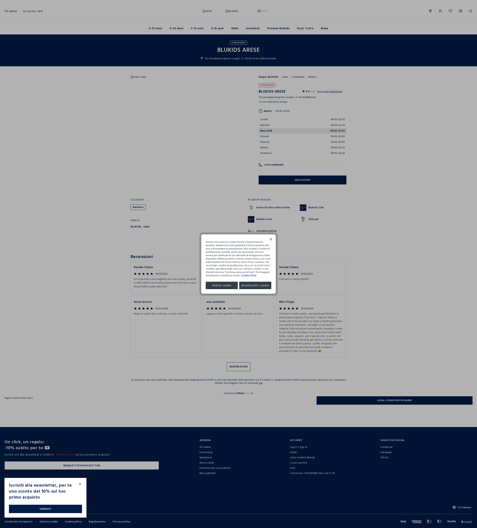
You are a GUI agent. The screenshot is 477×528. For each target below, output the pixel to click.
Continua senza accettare (271, 239)
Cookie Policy (248, 275)
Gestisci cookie (221, 285)
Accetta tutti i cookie (255, 285)
